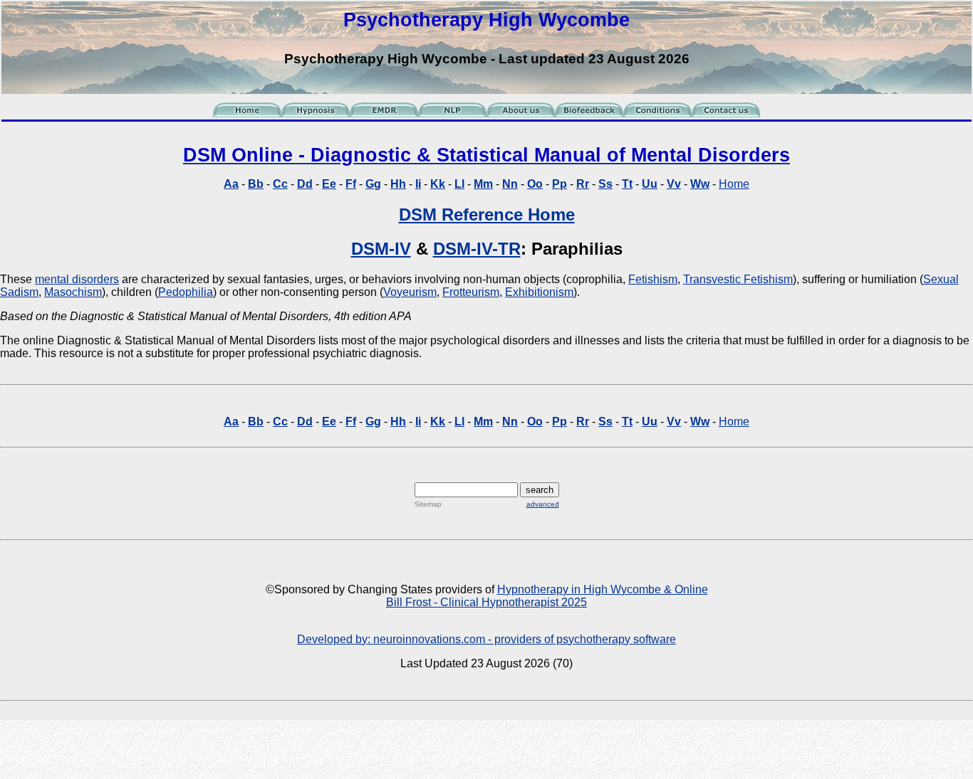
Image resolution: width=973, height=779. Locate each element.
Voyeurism (410, 292)
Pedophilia (185, 292)
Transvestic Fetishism (738, 279)
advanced (542, 504)
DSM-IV (381, 248)
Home (734, 184)
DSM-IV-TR (477, 248)
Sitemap (428, 504)
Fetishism (652, 279)
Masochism (73, 292)
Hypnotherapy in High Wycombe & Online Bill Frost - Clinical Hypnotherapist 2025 (547, 595)
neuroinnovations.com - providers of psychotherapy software (524, 639)
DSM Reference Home (487, 214)
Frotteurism (470, 292)
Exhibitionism (539, 292)
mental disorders (77, 279)
